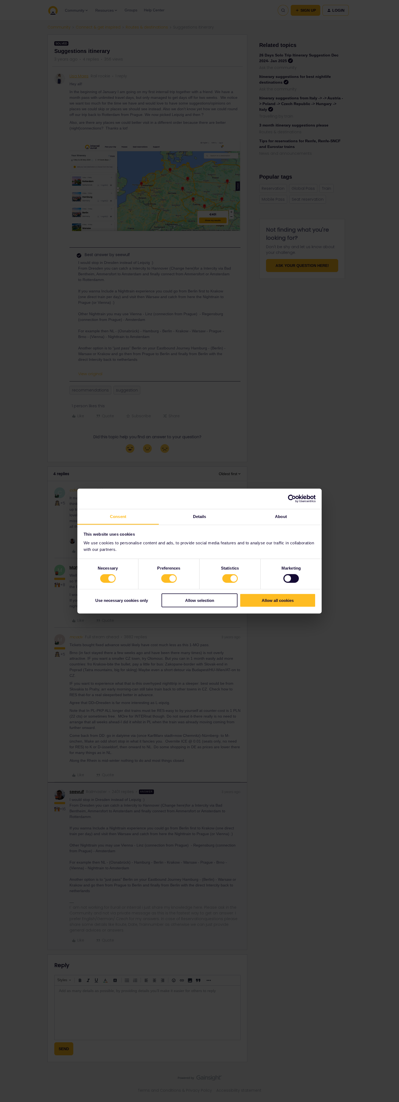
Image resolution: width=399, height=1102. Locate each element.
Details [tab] (199, 516)
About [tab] (281, 516)
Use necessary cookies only (121, 600)
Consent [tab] (118, 516)
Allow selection (199, 600)
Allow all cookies (278, 600)
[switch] (169, 578)
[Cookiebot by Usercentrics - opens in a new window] (292, 499)
